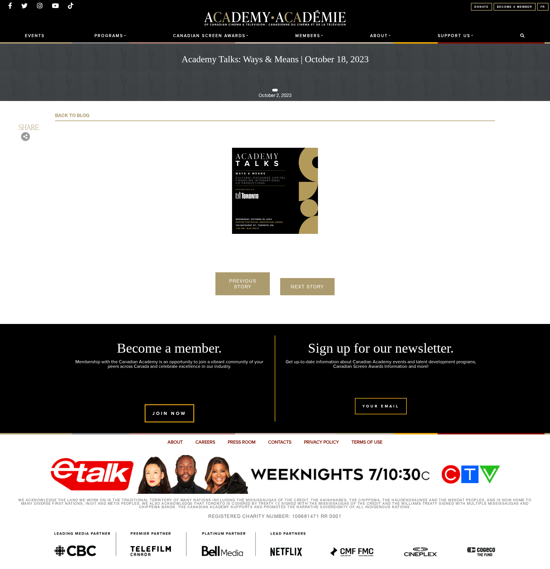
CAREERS (205, 442)
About (379, 36)
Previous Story (242, 284)
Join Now (169, 413)
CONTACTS (279, 442)
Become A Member (514, 6)
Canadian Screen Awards (209, 36)
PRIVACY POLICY (321, 442)
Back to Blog (72, 115)
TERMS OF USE (366, 442)
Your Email (380, 406)
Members (307, 36)
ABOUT (175, 442)
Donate (481, 6)
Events (35, 36)
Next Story (307, 287)
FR (543, 6)
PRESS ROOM (242, 442)
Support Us (454, 36)
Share (29, 127)
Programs (109, 36)
